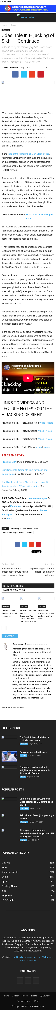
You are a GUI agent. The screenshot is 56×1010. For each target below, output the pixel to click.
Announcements (10, 872)
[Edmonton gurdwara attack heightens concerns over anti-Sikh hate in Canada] (9, 771)
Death (5, 876)
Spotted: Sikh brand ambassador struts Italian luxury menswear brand (15, 571)
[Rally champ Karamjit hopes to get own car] (9, 819)
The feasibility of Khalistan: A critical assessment (9, 613)
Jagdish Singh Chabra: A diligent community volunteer (42, 571)
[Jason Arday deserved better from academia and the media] (46, 602)
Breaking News (9, 886)
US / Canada (8, 900)
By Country (44, 995)
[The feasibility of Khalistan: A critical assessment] (10, 602)
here (9, 518)
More (36, 1001)
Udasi (29, 532)
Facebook (15, 506)
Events (23, 840)
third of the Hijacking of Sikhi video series (28, 153)
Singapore (7, 895)
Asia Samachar (11, 67)
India (4, 890)
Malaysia (24, 822)
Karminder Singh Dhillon (13, 532)
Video (42, 422)
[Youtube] (36, 980)
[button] (51, 17)
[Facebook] (20, 980)
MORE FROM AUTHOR (14, 590)
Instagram (7, 514)
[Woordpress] (28, 980)
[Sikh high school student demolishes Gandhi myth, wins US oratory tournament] (9, 834)
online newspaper (37, 498)
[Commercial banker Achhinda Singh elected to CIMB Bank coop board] (9, 802)
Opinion (5, 30)
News (23, 777)
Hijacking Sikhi (9, 461)
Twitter (43, 510)
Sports (23, 756)
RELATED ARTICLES (13, 586)
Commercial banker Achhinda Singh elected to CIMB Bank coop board (36, 802)
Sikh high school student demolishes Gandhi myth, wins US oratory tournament (37, 833)
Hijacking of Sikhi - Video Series (24, 528)
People (25, 995)
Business (24, 808)
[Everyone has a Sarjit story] (9, 756)
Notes (50, 422)
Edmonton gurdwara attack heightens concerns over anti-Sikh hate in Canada (35, 770)
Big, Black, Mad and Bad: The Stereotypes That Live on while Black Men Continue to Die (28, 616)
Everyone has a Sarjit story (33, 752)
